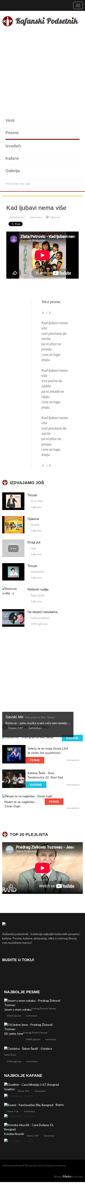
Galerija (12, 170)
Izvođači (13, 146)
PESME (35, 760)
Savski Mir (30, 717)
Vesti (10, 120)
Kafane (12, 158)
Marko (67, 1176)
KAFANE (72, 738)
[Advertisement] (42, 72)
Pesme (12, 132)
